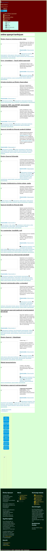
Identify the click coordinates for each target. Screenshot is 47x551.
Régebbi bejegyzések (6, 409)
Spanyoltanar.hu (7, 542)
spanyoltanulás (12, 57)
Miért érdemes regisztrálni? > (6, 419)
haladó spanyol (23, 200)
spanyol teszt (27, 405)
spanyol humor (25, 250)
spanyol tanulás (7, 280)
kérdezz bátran (8, 536)
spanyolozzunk (20, 280)
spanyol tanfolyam (12, 56)
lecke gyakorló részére (26, 140)
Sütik (22, 549)
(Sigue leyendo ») (8, 98)
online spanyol (11, 55)
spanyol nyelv (31, 306)
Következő (5, 411)
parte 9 (7, 202)
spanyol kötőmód (13, 202)
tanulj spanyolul (27, 280)
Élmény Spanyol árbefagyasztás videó (13, 39)
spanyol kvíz (16, 404)
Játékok (13, 225)
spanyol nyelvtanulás (25, 125)
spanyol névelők (13, 152)
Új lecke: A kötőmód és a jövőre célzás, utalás (16, 183)
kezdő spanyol (30, 76)
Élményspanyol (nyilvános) (26, 53)
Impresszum (26, 549)
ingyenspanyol (22, 149)
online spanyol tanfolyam (19, 55)
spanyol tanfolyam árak (21, 56)
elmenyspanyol (4, 55)
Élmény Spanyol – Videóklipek (11, 337)
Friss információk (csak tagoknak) (21, 276)
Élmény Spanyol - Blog (6, 200)
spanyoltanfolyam (4, 57)
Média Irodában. (6, 545)
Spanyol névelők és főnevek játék (12, 205)
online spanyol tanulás (17, 250)
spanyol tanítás (30, 56)
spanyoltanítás (12, 359)
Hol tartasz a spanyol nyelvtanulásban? (14, 385)
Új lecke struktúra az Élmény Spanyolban (14, 82)
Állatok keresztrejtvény (8, 362)
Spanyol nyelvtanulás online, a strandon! (14, 283)
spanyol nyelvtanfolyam (17, 77)
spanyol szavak (6, 333)
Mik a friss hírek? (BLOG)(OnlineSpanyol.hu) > (6, 438)
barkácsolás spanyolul (5, 331)
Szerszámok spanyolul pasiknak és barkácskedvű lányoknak (17, 310)
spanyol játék (29, 150)
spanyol (17, 306)
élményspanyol (11, 277)
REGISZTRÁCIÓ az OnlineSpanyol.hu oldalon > (6, 426)
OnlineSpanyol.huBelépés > (6, 447)
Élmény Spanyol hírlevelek (9, 156)
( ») (8, 147)
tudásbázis (30, 202)
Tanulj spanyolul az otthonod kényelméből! (15, 255)
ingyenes (16, 149)
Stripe (41, 527)
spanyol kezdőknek (5, 125)
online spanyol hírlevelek (25, 175)
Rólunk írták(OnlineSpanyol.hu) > (6, 432)
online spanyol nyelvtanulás (28, 249)
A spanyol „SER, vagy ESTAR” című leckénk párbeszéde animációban (15, 105)
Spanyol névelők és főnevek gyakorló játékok (16, 129)
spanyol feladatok (9, 404)
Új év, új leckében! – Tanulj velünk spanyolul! (15, 60)
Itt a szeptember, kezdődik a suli (11, 230)
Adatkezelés (17, 549)
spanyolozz (13, 280)
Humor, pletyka (4, 249)
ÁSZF (13, 549)
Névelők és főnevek (24, 135)
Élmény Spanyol (4, 4)
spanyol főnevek (22, 150)
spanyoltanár (3, 126)
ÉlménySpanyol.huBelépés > (6, 443)
